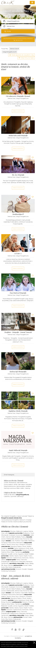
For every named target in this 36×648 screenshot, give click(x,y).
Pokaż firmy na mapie (27, 58)
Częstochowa (17, 558)
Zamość (8, 537)
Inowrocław (19, 535)
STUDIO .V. (18, 254)
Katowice (9, 558)
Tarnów (8, 544)
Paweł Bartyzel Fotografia (18, 293)
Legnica (25, 531)
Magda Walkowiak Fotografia (18, 450)
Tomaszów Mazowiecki (8, 542)
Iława (5, 565)
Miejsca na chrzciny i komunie (13, 481)
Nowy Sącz (15, 544)
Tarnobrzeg (18, 552)
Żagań (3, 540)
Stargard (30, 569)
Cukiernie (7, 496)
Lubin (6, 533)
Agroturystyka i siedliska (23, 486)
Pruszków (4, 548)
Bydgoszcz (26, 533)
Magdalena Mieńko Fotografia (18, 411)
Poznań (25, 565)
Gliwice (31, 558)
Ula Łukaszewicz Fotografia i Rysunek (18, 96)
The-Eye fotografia (18, 175)
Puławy (23, 537)
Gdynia (16, 556)
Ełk (2, 565)
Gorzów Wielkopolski (7, 539)
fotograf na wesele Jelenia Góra (11, 518)
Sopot (21, 556)
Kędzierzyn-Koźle (23, 548)
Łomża (15, 554)
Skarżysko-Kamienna (25, 561)
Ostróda (10, 565)
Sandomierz (5, 563)
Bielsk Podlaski (29, 554)
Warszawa (13, 546)
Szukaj (9, 31)
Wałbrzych (19, 531)
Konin (3, 567)
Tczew (30, 556)
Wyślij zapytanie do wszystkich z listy (22, 55)
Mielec (12, 552)
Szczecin (18, 569)
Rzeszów (25, 550)
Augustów (21, 554)
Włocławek (4, 535)
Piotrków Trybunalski (21, 540)
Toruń (32, 533)
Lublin (32, 535)
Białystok (4, 554)
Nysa (31, 548)
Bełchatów (19, 542)
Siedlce (29, 546)
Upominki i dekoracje (16, 496)
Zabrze (3, 559)
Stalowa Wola (5, 552)
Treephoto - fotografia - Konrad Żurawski (18, 332)
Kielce (18, 559)
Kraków (3, 544)
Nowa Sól (26, 539)
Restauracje (12, 482)
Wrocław (12, 531)
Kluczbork (9, 550)
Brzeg (3, 550)
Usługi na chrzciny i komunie (13, 493)
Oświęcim (22, 544)
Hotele (6, 482)
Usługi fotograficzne (9, 52)
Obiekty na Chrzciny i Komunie (14, 526)
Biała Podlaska (16, 537)
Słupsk (25, 556)
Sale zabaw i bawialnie (25, 484)
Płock (24, 546)
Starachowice (14, 561)
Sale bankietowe (22, 482)
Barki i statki (20, 488)
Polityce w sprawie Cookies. (21, 646)
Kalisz (30, 565)
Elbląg (31, 563)
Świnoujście (12, 571)
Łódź (12, 540)
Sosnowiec (25, 558)
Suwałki (10, 554)
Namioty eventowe (10, 488)
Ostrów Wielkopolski (14, 567)
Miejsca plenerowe (10, 486)
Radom (19, 546)
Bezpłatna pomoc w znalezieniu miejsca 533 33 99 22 (18, 39)
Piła (6, 567)
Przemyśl (31, 550)
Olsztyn (27, 563)
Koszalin (24, 569)
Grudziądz (12, 535)
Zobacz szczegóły (18, 111)
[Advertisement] (18, 508)
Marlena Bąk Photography (18, 372)
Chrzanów (29, 544)
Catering (27, 488)
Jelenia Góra (14, 48)
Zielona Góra (18, 539)
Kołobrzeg (4, 571)
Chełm (3, 537)
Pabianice (31, 540)
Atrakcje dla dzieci (9, 494)
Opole (16, 548)
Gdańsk (11, 556)
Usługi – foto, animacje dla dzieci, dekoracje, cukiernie (15, 577)
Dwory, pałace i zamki (10, 484)
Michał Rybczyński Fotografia (18, 136)
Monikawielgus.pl (18, 214)
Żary (31, 539)
